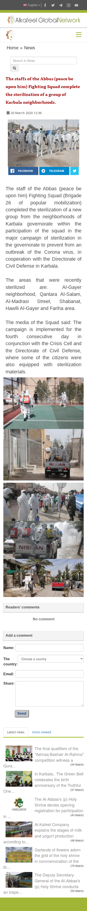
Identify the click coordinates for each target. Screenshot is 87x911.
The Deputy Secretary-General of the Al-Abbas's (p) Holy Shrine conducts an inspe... (41, 883)
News (29, 47)
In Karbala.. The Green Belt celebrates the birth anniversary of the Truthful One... (43, 782)
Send (21, 713)
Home (13, 47)
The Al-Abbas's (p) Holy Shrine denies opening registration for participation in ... (43, 807)
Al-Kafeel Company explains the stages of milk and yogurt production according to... (42, 832)
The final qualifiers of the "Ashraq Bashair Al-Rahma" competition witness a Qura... (43, 756)
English (32, 5)
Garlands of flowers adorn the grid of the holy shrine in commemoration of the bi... (42, 858)
